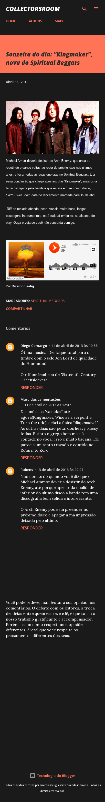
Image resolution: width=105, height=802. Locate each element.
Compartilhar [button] (19, 308)
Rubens (27, 469)
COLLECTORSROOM (33, 9)
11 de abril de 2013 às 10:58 (74, 345)
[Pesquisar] (84, 9)
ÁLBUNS (35, 21)
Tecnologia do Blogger (55, 775)
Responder (32, 387)
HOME (11, 21)
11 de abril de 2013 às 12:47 (47, 404)
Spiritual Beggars (48, 300)
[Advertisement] (52, 699)
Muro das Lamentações (41, 399)
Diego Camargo (34, 345)
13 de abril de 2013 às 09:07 (60, 469)
